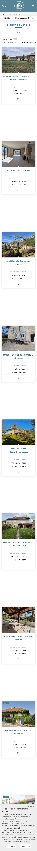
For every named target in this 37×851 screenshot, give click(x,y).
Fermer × (30, 806)
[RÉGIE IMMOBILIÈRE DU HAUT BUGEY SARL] (19, 6)
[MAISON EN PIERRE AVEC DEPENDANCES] (18, 526)
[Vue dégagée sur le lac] (18, 244)
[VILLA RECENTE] (18, 154)
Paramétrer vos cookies (21, 842)
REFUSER (11, 846)
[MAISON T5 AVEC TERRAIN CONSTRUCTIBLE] (18, 60)
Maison (18, 32)
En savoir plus (7, 842)
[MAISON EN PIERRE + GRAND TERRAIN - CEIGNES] (18, 338)
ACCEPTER (25, 846)
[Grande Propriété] (18, 432)
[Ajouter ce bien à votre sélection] (18, 99)
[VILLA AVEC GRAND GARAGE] (18, 620)
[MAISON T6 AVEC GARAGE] (18, 714)
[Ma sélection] (6, 6)
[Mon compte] (3, 6)
